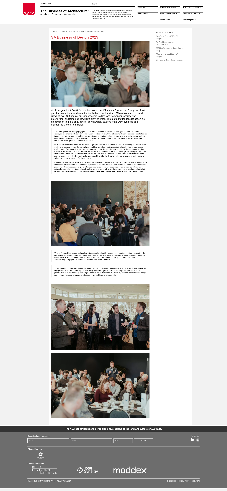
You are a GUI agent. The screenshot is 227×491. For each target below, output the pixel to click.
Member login (45, 3)
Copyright (196, 480)
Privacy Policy (183, 480)
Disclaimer (171, 480)
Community (165, 19)
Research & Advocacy (191, 13)
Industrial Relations (168, 7)
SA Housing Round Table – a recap (169, 60)
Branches (72, 31)
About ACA (142, 7)
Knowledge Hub (189, 19)
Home (55, 31)
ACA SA (80, 31)
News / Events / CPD (168, 13)
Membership (143, 13)
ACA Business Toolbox (192, 7)
